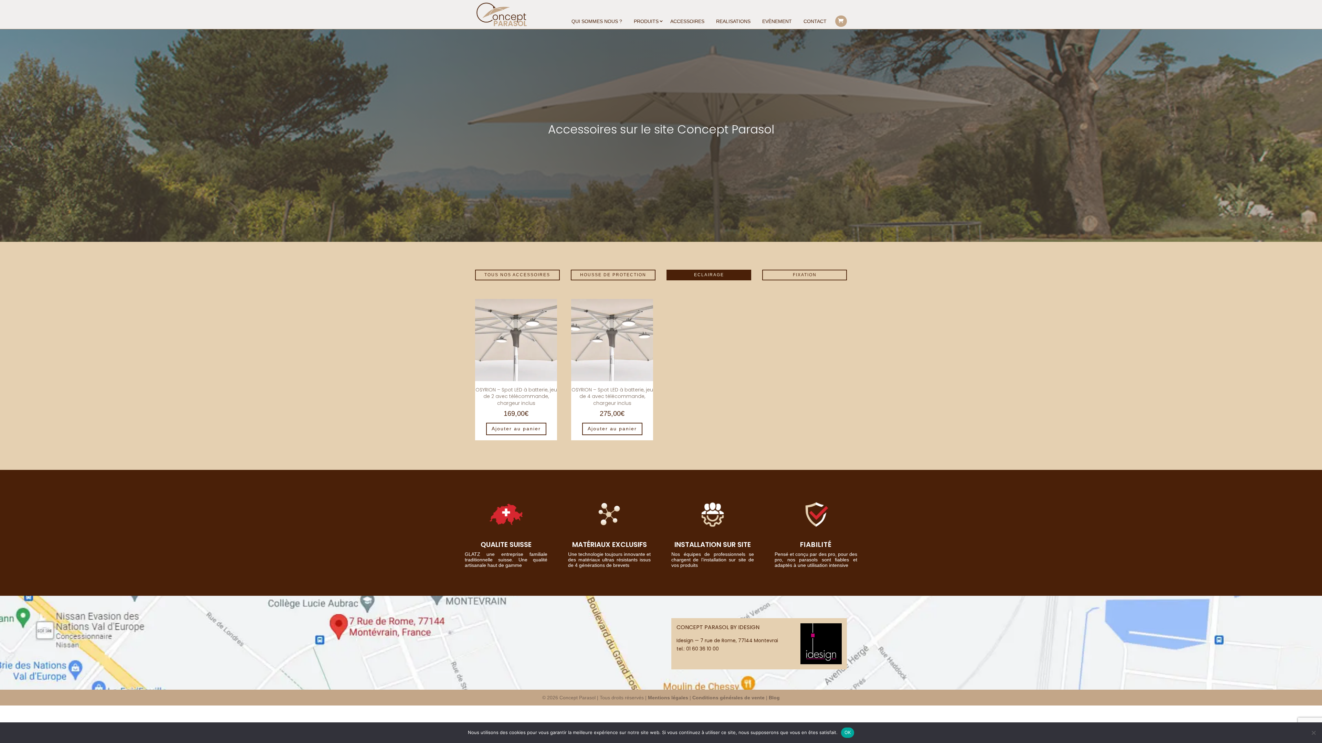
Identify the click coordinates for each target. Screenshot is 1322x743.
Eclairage (709, 274)
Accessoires (687, 21)
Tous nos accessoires (517, 274)
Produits (646, 21)
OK (847, 732)
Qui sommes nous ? (596, 21)
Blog (774, 697)
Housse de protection (613, 274)
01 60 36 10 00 (702, 648)
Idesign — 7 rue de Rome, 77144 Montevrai (727, 640)
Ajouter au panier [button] (516, 428)
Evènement (777, 21)
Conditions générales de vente (728, 697)
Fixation (805, 274)
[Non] (1313, 732)
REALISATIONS (733, 21)
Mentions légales (668, 697)
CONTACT (815, 21)
